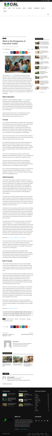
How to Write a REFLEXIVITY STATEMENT (16, 237)
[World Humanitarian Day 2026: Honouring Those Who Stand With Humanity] (37, 43)
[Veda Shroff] (3, 49)
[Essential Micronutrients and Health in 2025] (5, 404)
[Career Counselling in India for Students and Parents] (18, 359)
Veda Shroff (7, 49)
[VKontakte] (47, 421)
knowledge (29, 318)
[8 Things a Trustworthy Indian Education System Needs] (7, 359)
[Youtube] (48, 1)
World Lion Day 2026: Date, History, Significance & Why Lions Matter (44, 67)
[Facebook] (41, 1)
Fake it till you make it (11, 393)
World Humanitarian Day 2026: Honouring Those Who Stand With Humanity (44, 43)
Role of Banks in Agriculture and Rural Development (44, 72)
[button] (47, 14)
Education (7, 36)
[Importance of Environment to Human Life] (21, 394)
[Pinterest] (17, 52)
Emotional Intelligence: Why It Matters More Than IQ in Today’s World (28, 364)
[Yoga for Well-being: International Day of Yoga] (21, 404)
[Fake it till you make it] (5, 394)
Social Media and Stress (12, 308)
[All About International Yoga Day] (21, 400)
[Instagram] (43, 1)
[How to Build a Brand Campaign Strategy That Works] (37, 52)
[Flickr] (42, 421)
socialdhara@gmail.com (23, 429)
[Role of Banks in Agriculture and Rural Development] (37, 72)
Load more (42, 92)
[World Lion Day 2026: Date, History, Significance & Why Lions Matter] (37, 67)
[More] (29, 52)
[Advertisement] (26, 25)
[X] (45, 1)
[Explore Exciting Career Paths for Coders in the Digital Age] (5, 399)
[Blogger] (36, 421)
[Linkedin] (23, 52)
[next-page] (5, 369)
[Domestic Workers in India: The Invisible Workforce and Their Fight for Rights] (37, 56)
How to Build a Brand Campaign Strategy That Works (44, 52)
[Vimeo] (47, 1)
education (12, 75)
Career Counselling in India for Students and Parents (44, 77)
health (13, 222)
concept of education (10, 318)
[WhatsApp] (20, 52)
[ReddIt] (26, 52)
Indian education (22, 318)
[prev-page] (3, 369)
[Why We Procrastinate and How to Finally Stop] (37, 47)
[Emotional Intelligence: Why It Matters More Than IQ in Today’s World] (28, 359)
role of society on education (8, 320)
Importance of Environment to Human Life (28, 394)
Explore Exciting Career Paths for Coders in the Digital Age (12, 399)
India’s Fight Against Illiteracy (27, 334)
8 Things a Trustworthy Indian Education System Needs (7, 364)
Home (4, 36)
